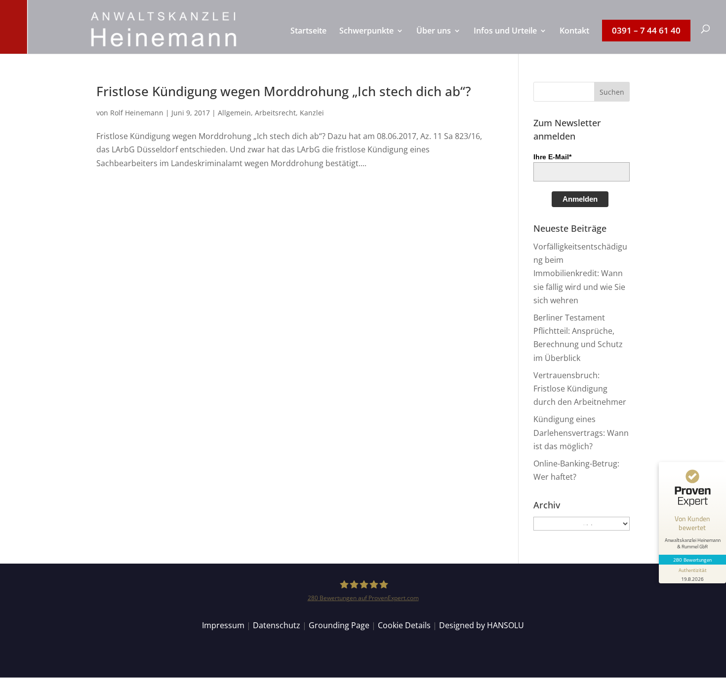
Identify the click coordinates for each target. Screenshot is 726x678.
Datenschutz (276, 625)
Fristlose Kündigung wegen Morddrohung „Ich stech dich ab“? (283, 91)
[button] (612, 92)
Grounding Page (339, 625)
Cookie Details (404, 625)
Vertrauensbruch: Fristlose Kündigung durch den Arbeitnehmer (579, 388)
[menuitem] (308, 40)
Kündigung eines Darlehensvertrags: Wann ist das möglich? (581, 432)
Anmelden (580, 199)
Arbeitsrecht (275, 112)
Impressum (223, 625)
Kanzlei (312, 112)
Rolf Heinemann (136, 112)
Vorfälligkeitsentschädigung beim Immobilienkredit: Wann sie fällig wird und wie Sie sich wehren (580, 273)
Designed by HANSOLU (481, 625)
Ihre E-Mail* (552, 157)
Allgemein (234, 112)
